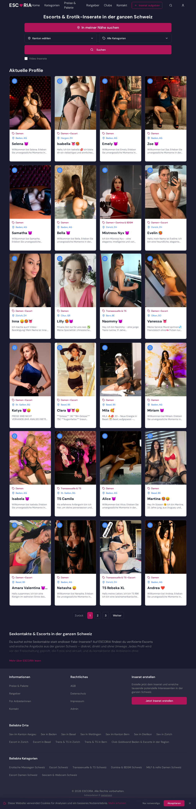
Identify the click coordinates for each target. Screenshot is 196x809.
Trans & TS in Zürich (68, 742)
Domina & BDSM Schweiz (126, 767)
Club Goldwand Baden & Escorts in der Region (140, 742)
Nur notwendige (151, 803)
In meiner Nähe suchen (100, 27)
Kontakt (122, 5)
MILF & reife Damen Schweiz (163, 767)
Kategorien (52, 5)
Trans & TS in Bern (96, 742)
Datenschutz (78, 693)
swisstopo (106, 795)
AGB (73, 686)
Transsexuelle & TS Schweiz (89, 767)
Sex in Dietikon (143, 734)
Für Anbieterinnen (20, 701)
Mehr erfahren (117, 803)
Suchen (101, 49)
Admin (74, 709)
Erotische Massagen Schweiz (27, 767)
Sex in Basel (68, 734)
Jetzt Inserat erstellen (159, 700)
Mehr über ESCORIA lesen (25, 660)
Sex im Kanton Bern (117, 734)
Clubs (108, 5)
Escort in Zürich (18, 742)
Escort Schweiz (58, 767)
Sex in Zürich (164, 734)
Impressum (77, 701)
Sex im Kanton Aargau (22, 734)
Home (36, 5)
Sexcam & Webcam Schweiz (59, 775)
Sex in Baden (49, 734)
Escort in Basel (42, 742)
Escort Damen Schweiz (23, 775)
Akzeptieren (174, 803)
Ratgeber (92, 5)
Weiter (117, 615)
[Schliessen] (190, 803)
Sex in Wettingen (90, 734)
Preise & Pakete (70, 5)
